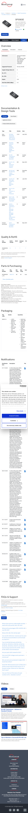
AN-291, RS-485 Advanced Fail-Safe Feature (12, 165)
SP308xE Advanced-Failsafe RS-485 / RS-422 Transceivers (12, 137)
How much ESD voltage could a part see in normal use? (13, 656)
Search (4, 617)
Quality (14, 764)
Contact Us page (9, 607)
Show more (4, 86)
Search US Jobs (13, 800)
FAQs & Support (15, 40)
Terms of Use (14, 775)
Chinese (12, 688)
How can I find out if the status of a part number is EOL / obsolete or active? (12, 673)
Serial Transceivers (21, 13)
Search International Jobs (13, 801)
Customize (13, 420)
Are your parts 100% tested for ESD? (11, 652)
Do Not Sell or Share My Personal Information (14, 778)
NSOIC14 (12, 274)
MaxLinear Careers (13, 798)
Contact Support (8, 257)
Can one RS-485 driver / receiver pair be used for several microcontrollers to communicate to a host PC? (14, 637)
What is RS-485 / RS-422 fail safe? (11, 633)
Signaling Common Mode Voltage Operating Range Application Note (11, 147)
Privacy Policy (14, 774)
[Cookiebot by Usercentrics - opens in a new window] (20, 386)
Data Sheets (19, 29)
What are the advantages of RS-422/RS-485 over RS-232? (13, 629)
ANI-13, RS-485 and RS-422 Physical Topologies (12, 199)
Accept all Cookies (14, 415)
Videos (23, 40)
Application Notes (7, 120)
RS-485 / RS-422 (6, 14)
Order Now (5, 34)
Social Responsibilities (14, 766)
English (4, 688)
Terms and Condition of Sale (14, 776)
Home (2, 13)
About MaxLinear (14, 763)
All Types (5, 116)
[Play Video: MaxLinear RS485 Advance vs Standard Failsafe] (14, 699)
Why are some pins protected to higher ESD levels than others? (13, 660)
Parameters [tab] (5, 49)
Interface (14, 13)
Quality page (4, 605)
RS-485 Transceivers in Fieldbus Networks (12, 157)
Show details (20, 411)
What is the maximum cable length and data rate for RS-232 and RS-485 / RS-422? (13, 624)
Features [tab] (20, 49)
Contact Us (14, 784)
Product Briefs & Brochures (9, 123)
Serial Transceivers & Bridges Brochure (12, 224)
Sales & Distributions (14, 786)
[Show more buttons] (25, 706)
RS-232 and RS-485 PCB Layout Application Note (12, 173)
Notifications (5, 40)
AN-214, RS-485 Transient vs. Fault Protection (12, 191)
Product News (14, 772)
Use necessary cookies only (14, 425)
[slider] (13, 706)
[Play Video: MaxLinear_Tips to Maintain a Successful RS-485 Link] (14, 727)
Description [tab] (13, 49)
